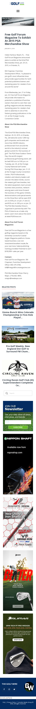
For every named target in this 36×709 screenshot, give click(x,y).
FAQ (4, 702)
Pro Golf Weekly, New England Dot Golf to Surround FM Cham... (18, 349)
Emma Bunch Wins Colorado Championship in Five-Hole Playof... (18, 315)
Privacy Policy (11, 702)
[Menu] (18, 11)
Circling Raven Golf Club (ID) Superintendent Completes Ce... (18, 382)
